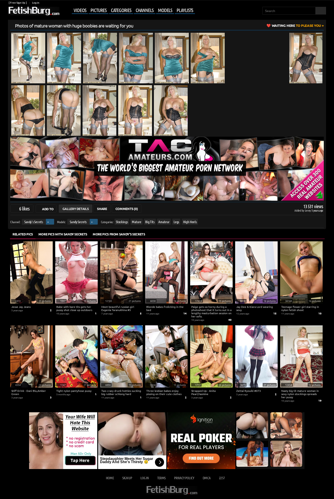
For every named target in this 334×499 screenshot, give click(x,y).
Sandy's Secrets (33, 222)
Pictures (98, 10)
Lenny (308, 210)
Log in (35, 3)
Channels (145, 10)
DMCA (206, 478)
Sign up (127, 478)
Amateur (163, 222)
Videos (80, 10)
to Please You (296, 25)
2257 (222, 478)
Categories (121, 10)
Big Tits (149, 222)
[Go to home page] (33, 11)
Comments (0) (126, 209)
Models (165, 10)
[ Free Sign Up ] (18, 3)
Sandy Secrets (78, 222)
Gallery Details (75, 209)
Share (102, 209)
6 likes (24, 208)
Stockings (122, 222)
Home (110, 478)
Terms (161, 478)
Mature (136, 222)
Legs (176, 222)
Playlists (185, 10)
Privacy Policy (184, 478)
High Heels (190, 222)
